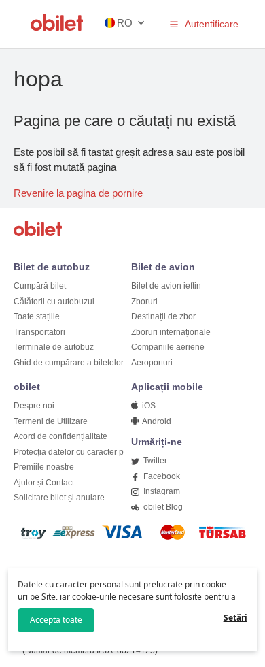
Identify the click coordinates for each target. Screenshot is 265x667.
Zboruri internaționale (171, 332)
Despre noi (34, 405)
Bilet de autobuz (52, 266)
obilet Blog (162, 507)
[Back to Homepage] (57, 27)
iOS (148, 405)
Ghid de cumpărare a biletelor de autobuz (90, 363)
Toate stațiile (37, 316)
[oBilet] (40, 229)
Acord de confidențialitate (60, 436)
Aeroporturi (152, 363)
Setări (235, 617)
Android (156, 421)
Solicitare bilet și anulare (59, 497)
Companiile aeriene (168, 347)
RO (124, 23)
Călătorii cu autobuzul (54, 301)
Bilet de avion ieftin (166, 286)
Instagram (160, 491)
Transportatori (39, 332)
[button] (174, 23)
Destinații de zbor (163, 316)
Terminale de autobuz (54, 347)
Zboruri (144, 301)
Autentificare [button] (211, 23)
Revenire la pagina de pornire (78, 193)
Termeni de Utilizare (51, 421)
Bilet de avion (163, 266)
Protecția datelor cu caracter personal (83, 452)
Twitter (154, 461)
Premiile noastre (44, 467)
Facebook (160, 476)
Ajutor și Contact (44, 482)
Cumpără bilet (40, 286)
